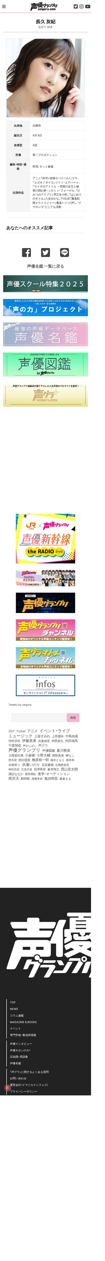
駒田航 (25, 778)
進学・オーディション (54, 774)
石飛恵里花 (62, 764)
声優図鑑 (48, 750)
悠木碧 (12, 760)
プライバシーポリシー (23, 1091)
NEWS (14, 1009)
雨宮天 (13, 778)
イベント (15, 1028)
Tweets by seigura (19, 704)
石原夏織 (48, 764)
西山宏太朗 (69, 769)
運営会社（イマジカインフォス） (29, 1085)
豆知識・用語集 (19, 1056)
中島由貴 (71, 736)
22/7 (11, 731)
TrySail (20, 731)
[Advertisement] (45, 458)
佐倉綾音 (44, 741)
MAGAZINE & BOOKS (23, 1022)
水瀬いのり (31, 764)
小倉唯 (30, 755)
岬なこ (70, 755)
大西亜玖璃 (15, 755)
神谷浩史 (13, 769)
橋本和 (70, 760)
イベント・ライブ (55, 730)
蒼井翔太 (53, 769)
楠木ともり (57, 760)
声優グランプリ (24, 750)
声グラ (43, 745)
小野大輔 (43, 755)
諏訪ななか (15, 774)
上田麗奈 (58, 736)
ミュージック (20, 735)
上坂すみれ (42, 736)
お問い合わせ (18, 1078)
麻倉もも (65, 778)
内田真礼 (58, 741)
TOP (12, 1002)
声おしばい (30, 745)
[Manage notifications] (7, 1087)
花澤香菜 (40, 769)
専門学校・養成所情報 (23, 1035)
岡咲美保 (58, 755)
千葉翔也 (14, 745)
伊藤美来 (29, 740)
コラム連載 (17, 1015)
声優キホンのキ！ (20, 1050)
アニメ (32, 731)
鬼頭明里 (51, 778)
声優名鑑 (15, 1063)
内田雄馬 (71, 741)
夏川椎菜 (63, 750)
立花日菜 (26, 769)
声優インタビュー (21, 1044)
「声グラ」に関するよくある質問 (29, 1072)
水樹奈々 (14, 765)
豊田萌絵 (30, 774)
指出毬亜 (24, 760)
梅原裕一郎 (40, 760)
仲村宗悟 (14, 741)
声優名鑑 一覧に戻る (45, 266)
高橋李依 (37, 778)
